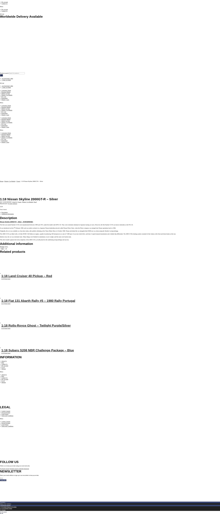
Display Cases (5, 100)
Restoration (4, 98)
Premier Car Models (16, 501)
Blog (2, 362)
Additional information (7, 214)
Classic (18, 181)
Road (35, 202)
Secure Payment (5, 412)
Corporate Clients (6, 90)
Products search (4, 73)
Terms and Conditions (7, 416)
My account (4, 2)
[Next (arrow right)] (2, 513)
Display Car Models (6, 95)
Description (4, 212)
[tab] (110, 212)
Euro (4, 510)
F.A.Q (3, 367)
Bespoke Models (5, 92)
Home (1, 181)
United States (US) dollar (9, 507)
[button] (110, 6)
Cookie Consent (5, 411)
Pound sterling (7, 505)
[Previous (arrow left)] (0, 513)
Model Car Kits (5, 93)
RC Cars (3, 96)
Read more (7, 279)
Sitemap (3, 369)
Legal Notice (4, 414)
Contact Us (4, 3)
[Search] (1, 75)
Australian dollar (7, 508)
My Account (4, 366)
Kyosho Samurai (12, 203)
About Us (4, 361)
